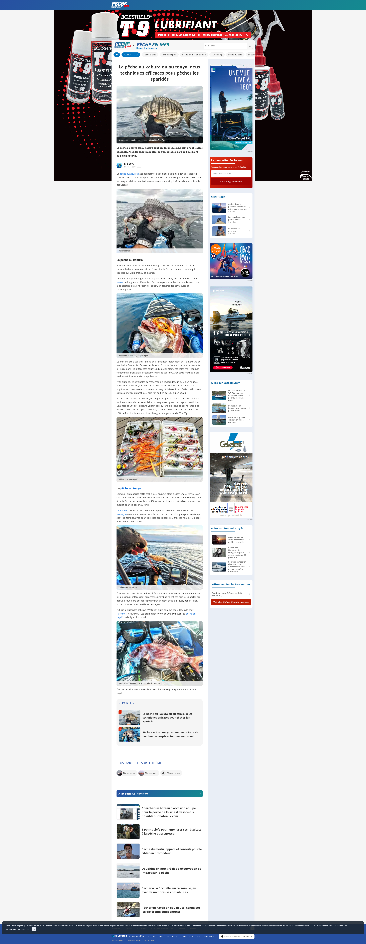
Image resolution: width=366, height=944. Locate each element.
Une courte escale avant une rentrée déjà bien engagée (236, 539)
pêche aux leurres (129, 173)
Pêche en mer (131, 54)
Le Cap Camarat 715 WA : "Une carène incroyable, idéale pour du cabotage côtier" (236, 395)
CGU (153, 936)
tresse (120, 282)
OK (34, 929)
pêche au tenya (130, 488)
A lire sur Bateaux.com (225, 383)
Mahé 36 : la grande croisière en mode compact (236, 419)
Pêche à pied (150, 54)
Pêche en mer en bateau (194, 54)
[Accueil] (117, 54)
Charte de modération (204, 936)
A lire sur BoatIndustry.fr (227, 528)
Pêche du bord (235, 54)
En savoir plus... (24, 929)
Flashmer (122, 613)
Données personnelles (168, 936)
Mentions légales (139, 936)
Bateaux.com (117, 940)
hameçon (123, 510)
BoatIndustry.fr (134, 940)
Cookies (186, 936)
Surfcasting (217, 54)
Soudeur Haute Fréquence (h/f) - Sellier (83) (227, 594)
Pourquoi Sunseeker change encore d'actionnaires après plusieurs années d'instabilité (237, 567)
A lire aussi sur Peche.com (133, 793)
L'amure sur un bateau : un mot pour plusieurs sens (237, 408)
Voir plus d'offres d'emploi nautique (231, 602)
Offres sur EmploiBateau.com (231, 584)
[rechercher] (250, 46)
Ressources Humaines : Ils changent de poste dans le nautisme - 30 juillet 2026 (237, 553)
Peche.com (150, 940)
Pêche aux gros (169, 54)
